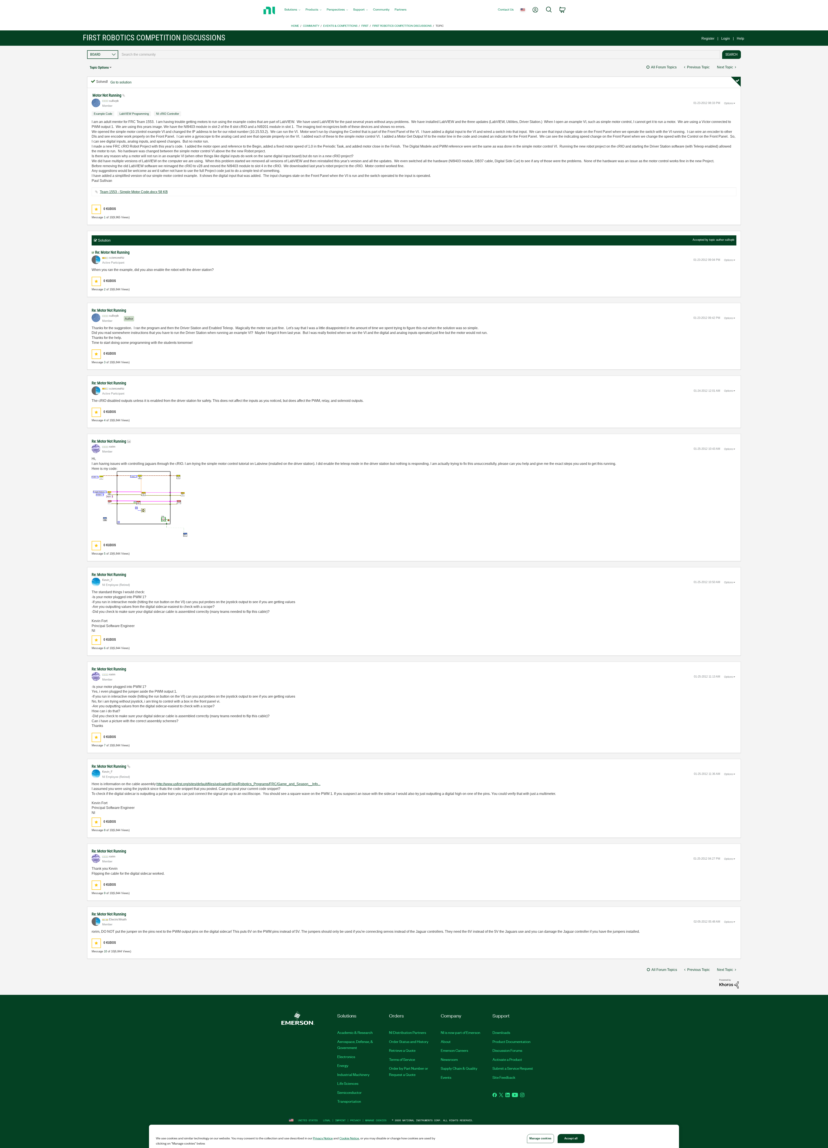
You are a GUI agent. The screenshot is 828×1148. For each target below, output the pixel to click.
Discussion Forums (507, 1050)
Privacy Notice (323, 1138)
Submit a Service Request (512, 1068)
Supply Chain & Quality (459, 1068)
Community (311, 26)
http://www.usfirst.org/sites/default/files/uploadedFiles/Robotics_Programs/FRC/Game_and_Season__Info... (238, 784)
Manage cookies (375, 1120)
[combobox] (419, 54)
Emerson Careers (454, 1050)
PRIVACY (355, 1120)
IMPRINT (340, 1120)
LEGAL (327, 1120)
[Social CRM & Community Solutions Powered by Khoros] (729, 983)
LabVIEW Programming (134, 113)
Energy (342, 1065)
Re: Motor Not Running (112, 252)
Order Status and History (408, 1041)
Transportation (349, 1101)
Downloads (501, 1032)
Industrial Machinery (353, 1074)
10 (105, 951)
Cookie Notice (349, 1138)
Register (707, 38)
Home (295, 26)
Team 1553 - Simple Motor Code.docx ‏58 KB (134, 192)
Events (446, 1077)
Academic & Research (355, 1032)
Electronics (346, 1056)
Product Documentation (511, 1041)
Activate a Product (507, 1059)
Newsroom (449, 1059)
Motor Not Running (107, 95)
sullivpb (729, 239)
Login (725, 38)
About (446, 1041)
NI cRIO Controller (167, 113)
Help (740, 38)
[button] (96, 209)
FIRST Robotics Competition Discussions (402, 26)
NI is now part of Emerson (460, 1032)
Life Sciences (347, 1083)
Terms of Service (402, 1059)
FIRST (365, 26)
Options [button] (728, 103)
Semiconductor (349, 1092)
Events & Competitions (340, 26)
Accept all (571, 1138)
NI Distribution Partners (407, 1032)
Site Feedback (503, 1077)
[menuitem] (292, 10)
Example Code (103, 113)
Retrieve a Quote (402, 1050)
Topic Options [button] (99, 67)
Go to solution (121, 82)
